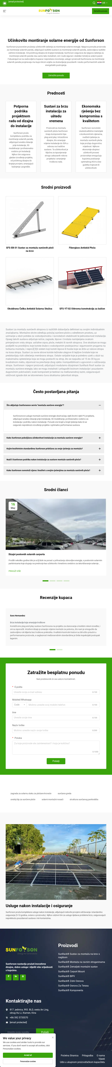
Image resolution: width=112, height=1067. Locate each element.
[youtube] (23, 977)
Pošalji (56, 761)
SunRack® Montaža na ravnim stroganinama (81, 962)
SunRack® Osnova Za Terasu (73, 985)
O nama (101, 1055)
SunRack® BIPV (66, 976)
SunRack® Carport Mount (71, 971)
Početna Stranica (69, 1055)
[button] (45, 580)
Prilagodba (87, 1055)
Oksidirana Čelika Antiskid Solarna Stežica (29, 308)
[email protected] (16, 1)
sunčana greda (64, 793)
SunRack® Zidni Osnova (71, 981)
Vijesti (102, 1059)
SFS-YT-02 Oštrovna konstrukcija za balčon (82, 308)
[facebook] (9, 977)
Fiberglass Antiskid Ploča (82, 247)
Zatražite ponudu (100, 11)
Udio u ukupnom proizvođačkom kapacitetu (82, 1062)
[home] (49, 10)
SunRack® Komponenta (70, 990)
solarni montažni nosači (52, 799)
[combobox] (19, 704)
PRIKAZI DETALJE (30, 220)
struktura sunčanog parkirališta (84, 799)
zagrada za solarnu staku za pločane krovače (30, 793)
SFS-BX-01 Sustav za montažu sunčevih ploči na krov (30, 249)
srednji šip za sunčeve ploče (22, 799)
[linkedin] (16, 977)
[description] (21, 950)
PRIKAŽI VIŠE (15, 571)
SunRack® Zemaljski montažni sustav (78, 966)
